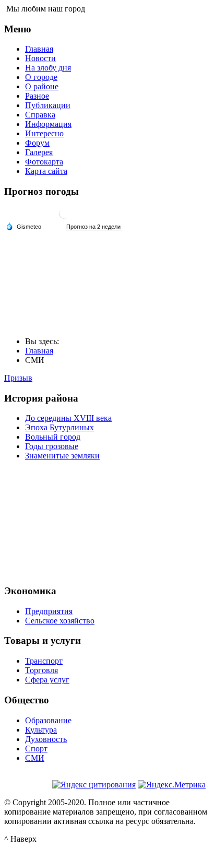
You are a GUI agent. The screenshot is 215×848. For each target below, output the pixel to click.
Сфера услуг (47, 679)
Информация (48, 124)
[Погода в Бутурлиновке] (64, 217)
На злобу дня (48, 67)
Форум (37, 142)
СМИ (34, 757)
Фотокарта (44, 161)
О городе (41, 77)
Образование (48, 720)
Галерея (39, 152)
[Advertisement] (107, 521)
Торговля (41, 670)
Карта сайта (46, 171)
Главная (39, 48)
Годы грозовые (51, 446)
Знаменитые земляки (62, 455)
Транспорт (44, 660)
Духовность (46, 739)
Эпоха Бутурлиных (59, 427)
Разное (37, 95)
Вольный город (52, 436)
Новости (40, 58)
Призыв (18, 377)
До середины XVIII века (68, 418)
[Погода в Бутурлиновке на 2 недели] (94, 226)
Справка (40, 114)
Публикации (47, 105)
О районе (41, 86)
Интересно (44, 133)
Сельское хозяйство (59, 620)
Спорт (36, 748)
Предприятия (49, 611)
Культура (41, 729)
